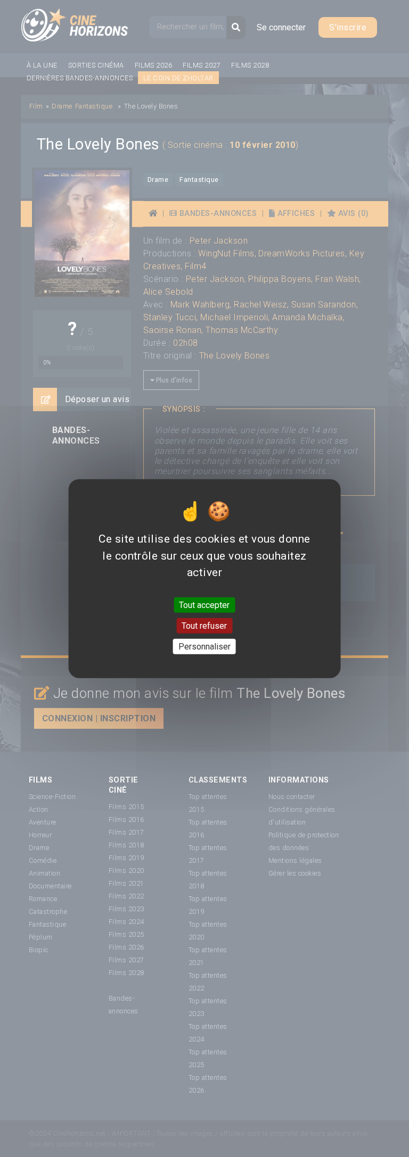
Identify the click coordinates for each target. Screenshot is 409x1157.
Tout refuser (204, 625)
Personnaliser (204, 647)
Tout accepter (204, 605)
